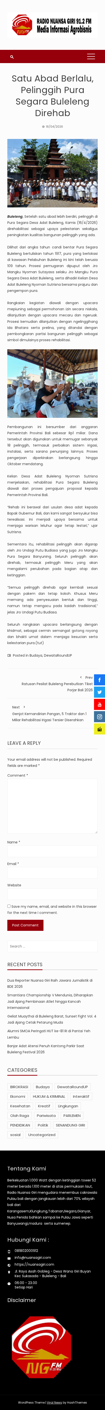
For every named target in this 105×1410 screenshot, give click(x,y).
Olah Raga (19, 1115)
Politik (43, 1125)
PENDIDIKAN (20, 1125)
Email (13, 863)
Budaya (36, 655)
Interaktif (81, 1096)
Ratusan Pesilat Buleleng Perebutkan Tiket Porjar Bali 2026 (57, 683)
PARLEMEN (72, 1115)
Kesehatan (20, 1106)
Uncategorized (41, 1134)
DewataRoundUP (58, 655)
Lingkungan (68, 1106)
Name (13, 842)
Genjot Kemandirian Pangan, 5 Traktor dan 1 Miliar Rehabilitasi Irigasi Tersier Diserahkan (49, 713)
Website (14, 885)
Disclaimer (21, 1300)
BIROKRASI (19, 1086)
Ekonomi (17, 1096)
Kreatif (44, 1106)
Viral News (54, 1402)
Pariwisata (46, 1115)
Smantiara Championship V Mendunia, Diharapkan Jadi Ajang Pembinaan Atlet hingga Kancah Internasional (50, 1001)
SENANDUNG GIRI (70, 1125)
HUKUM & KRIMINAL (49, 1096)
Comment (17, 775)
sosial (15, 1134)
